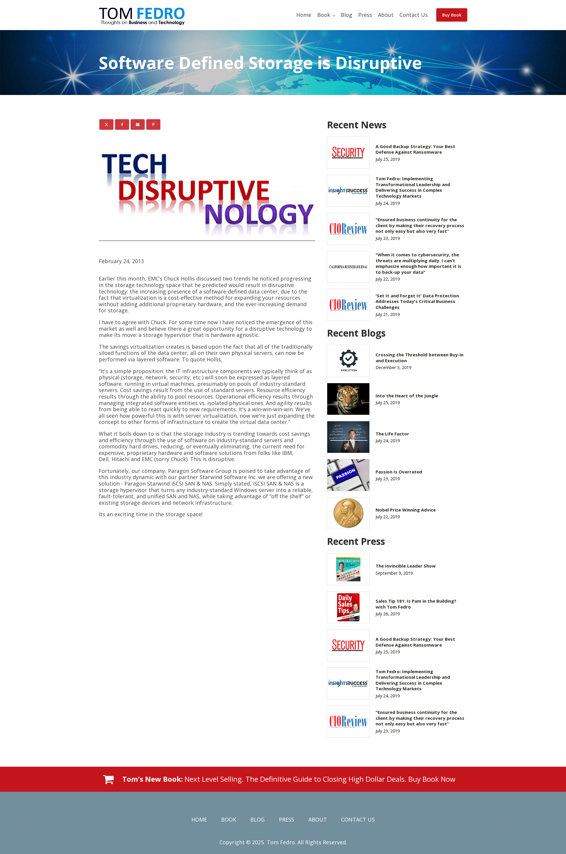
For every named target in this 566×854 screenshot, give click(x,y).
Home (303, 14)
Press (365, 14)
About (386, 14)
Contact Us (413, 14)
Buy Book (451, 15)
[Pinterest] (153, 124)
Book (323, 14)
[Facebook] (122, 124)
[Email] (138, 124)
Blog (346, 14)
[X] (106, 124)
